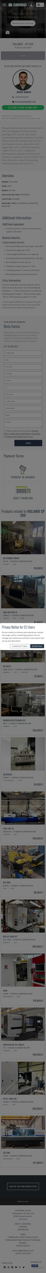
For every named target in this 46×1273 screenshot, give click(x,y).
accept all (37, 646)
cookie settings (19, 646)
